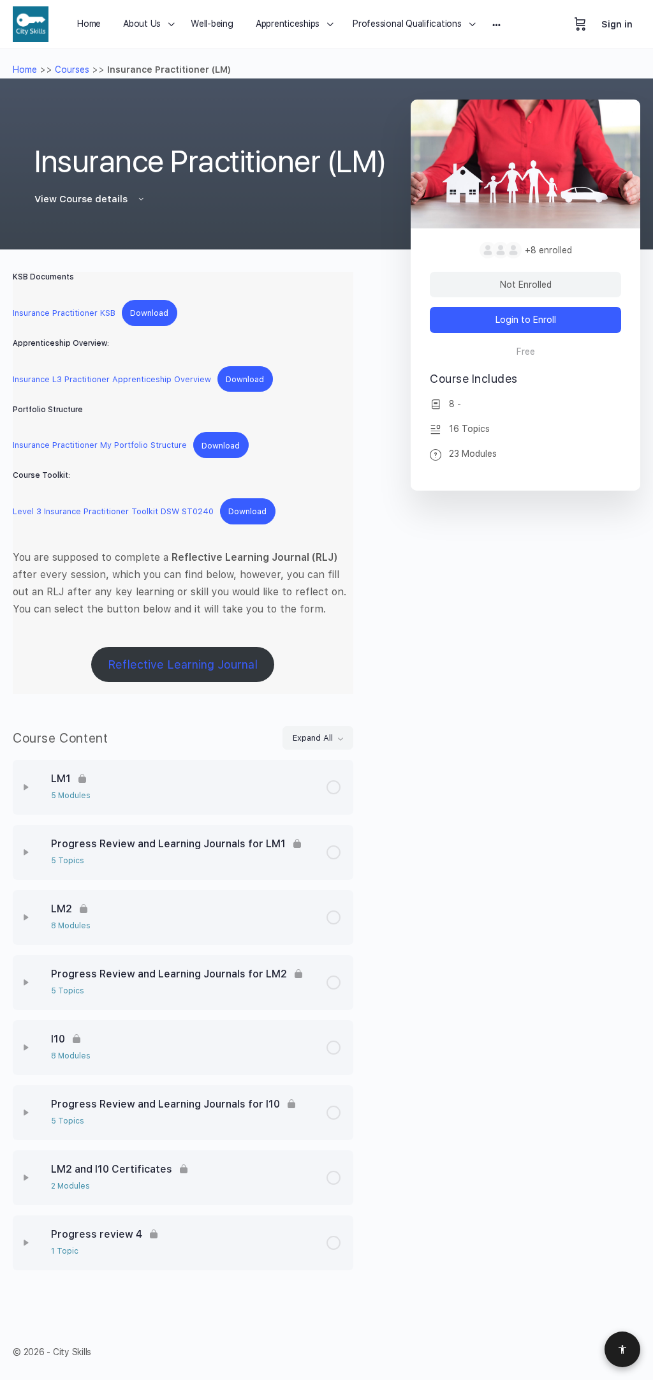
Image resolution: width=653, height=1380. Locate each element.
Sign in (617, 24)
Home (25, 69)
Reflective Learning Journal (183, 664)
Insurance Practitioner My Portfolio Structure (100, 445)
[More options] (496, 24)
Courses (72, 69)
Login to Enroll (525, 320)
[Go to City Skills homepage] (30, 22)
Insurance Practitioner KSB (64, 313)
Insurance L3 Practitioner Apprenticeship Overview (112, 379)
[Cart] (580, 24)
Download (149, 313)
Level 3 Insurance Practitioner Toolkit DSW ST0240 (113, 511)
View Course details (82, 199)
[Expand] (26, 787)
